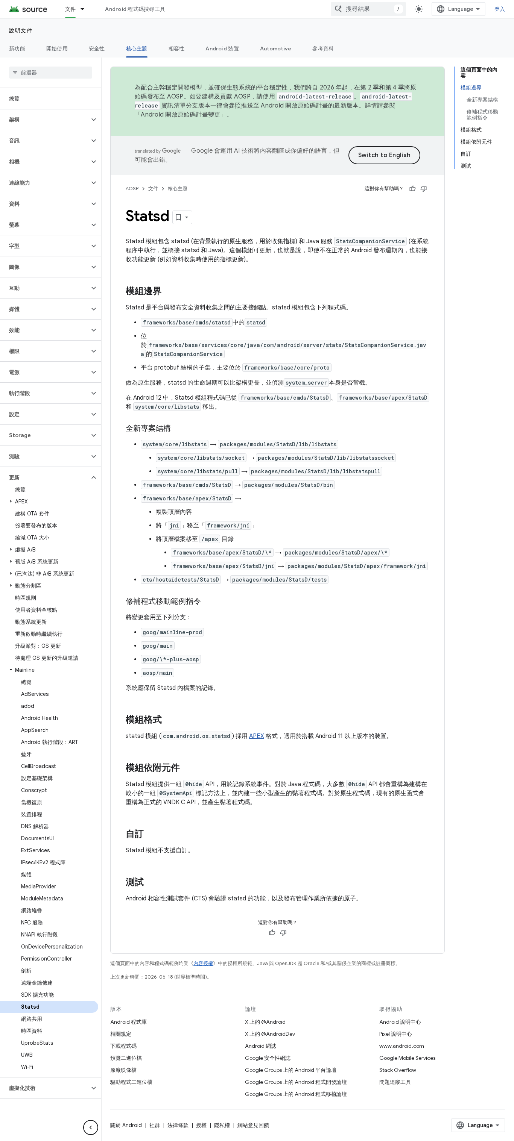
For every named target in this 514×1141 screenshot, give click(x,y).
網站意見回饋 (253, 1125)
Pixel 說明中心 (395, 1033)
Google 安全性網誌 (267, 1058)
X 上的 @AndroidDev (270, 1033)
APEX (256, 736)
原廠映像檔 (123, 1070)
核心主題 (137, 48)
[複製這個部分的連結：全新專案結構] (178, 428)
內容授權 (203, 963)
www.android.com (401, 1046)
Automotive (276, 48)
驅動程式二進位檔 (131, 1082)
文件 (70, 9)
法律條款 (178, 1125)
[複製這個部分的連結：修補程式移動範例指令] (208, 601)
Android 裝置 (222, 48)
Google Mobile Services (407, 1058)
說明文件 (20, 30)
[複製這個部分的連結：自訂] (151, 834)
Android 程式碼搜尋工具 (135, 9)
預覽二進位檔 (126, 1058)
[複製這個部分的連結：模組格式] (169, 720)
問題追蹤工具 (395, 1082)
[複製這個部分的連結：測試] (151, 882)
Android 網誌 (260, 1046)
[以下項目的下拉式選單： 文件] (86, 9)
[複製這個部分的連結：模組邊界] (169, 291)
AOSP (132, 188)
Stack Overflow (397, 1070)
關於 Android (126, 1125)
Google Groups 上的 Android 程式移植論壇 (296, 1094)
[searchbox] (50, 73)
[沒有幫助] (423, 188)
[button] (44, 120)
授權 (201, 1125)
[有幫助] (412, 188)
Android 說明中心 (400, 1021)
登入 (499, 9)
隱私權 (222, 1125)
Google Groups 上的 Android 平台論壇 (290, 1070)
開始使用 (57, 48)
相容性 (177, 48)
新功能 (17, 48)
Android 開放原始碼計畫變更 (180, 114)
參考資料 (323, 48)
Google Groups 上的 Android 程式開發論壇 (296, 1082)
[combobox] (368, 9)
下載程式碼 (123, 1046)
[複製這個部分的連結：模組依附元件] (187, 768)
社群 (154, 1125)
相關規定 (120, 1033)
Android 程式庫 (128, 1021)
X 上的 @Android (265, 1021)
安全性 (97, 48)
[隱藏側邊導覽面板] (90, 1127)
